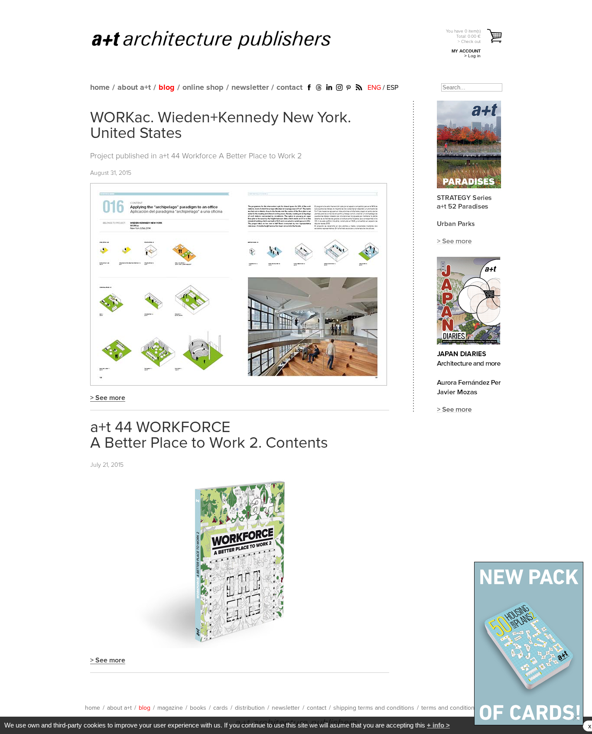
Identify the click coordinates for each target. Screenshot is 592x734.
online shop (203, 88)
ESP (392, 87)
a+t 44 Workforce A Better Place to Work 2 (230, 156)
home (100, 88)
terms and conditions (449, 708)
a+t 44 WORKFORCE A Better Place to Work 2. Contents (209, 435)
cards (220, 708)
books (198, 708)
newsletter (250, 88)
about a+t (134, 88)
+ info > (438, 725)
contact (289, 88)
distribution (250, 708)
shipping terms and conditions (373, 708)
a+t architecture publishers (222, 39)
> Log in (472, 55)
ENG (374, 87)
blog (167, 88)
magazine (170, 708)
